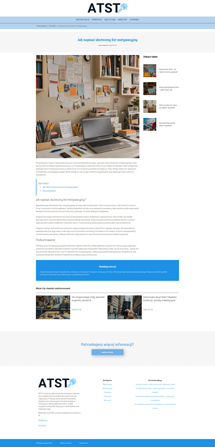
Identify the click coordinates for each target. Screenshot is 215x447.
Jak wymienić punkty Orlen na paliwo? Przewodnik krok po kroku (167, 124)
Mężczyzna (110, 19)
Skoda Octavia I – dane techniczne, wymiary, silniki (155, 384)
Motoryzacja (82, 19)
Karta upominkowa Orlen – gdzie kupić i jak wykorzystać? (169, 88)
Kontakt (42, 425)
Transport (97, 19)
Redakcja (42, 420)
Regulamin (84, 443)
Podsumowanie (49, 190)
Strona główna (42, 25)
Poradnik (134, 19)
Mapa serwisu (66, 443)
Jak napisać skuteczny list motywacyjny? (60, 187)
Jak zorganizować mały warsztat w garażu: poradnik (88, 298)
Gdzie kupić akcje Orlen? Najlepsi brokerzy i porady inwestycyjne (160, 298)
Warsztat (122, 19)
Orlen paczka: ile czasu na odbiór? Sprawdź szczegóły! (168, 106)
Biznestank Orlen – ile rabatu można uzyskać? (168, 70)
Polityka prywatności (44, 443)
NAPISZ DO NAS (107, 352)
